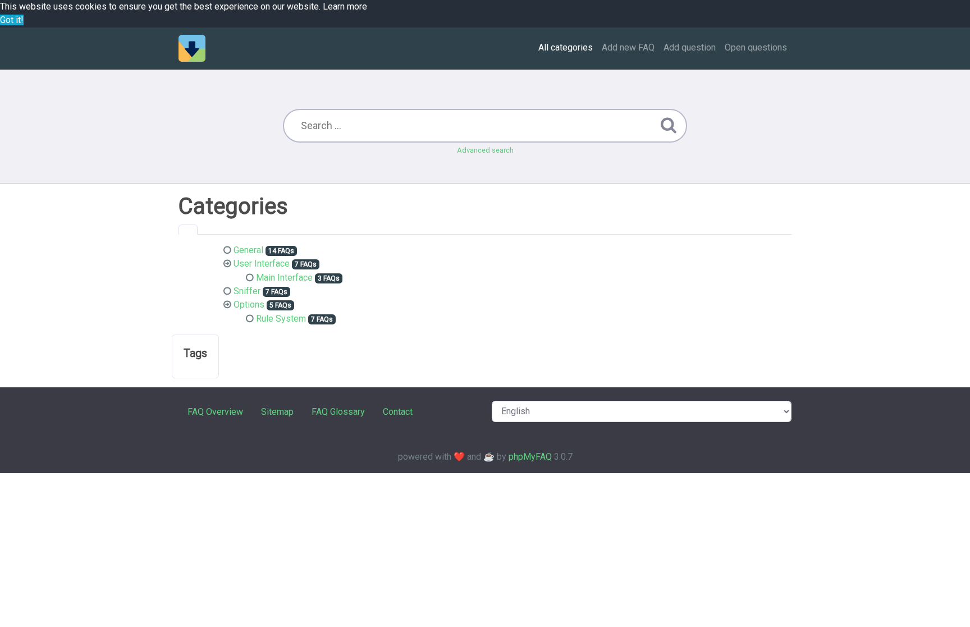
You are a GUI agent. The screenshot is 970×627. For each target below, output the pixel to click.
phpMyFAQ (530, 456)
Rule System (281, 318)
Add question (690, 47)
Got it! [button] (12, 20)
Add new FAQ (628, 47)
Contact (398, 411)
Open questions (756, 47)
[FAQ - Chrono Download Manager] (192, 48)
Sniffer (247, 291)
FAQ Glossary (338, 411)
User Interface (262, 263)
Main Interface (284, 277)
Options (249, 304)
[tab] (188, 230)
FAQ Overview (215, 411)
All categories (565, 47)
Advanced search (485, 150)
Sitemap (277, 411)
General (248, 250)
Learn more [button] (345, 6)
